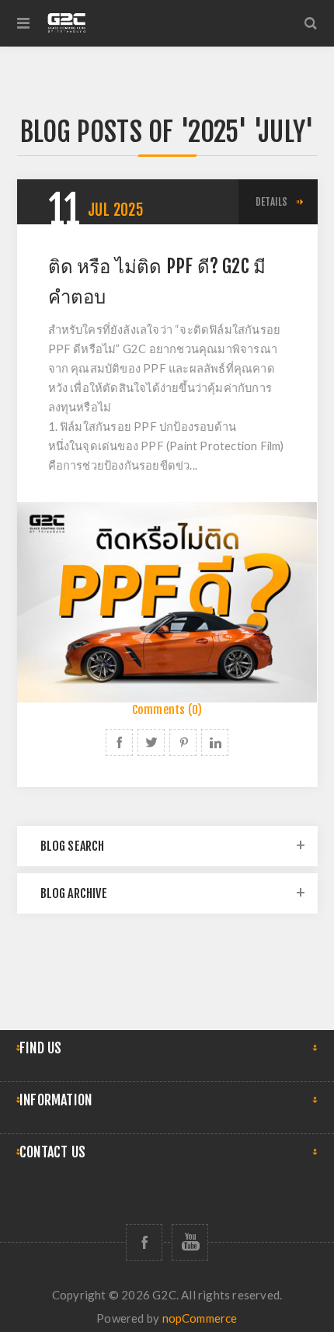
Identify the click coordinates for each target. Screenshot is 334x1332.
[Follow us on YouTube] (190, 1242)
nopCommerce (200, 1318)
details (271, 202)
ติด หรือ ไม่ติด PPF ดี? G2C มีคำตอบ (157, 281)
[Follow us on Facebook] (144, 1242)
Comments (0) (167, 709)
